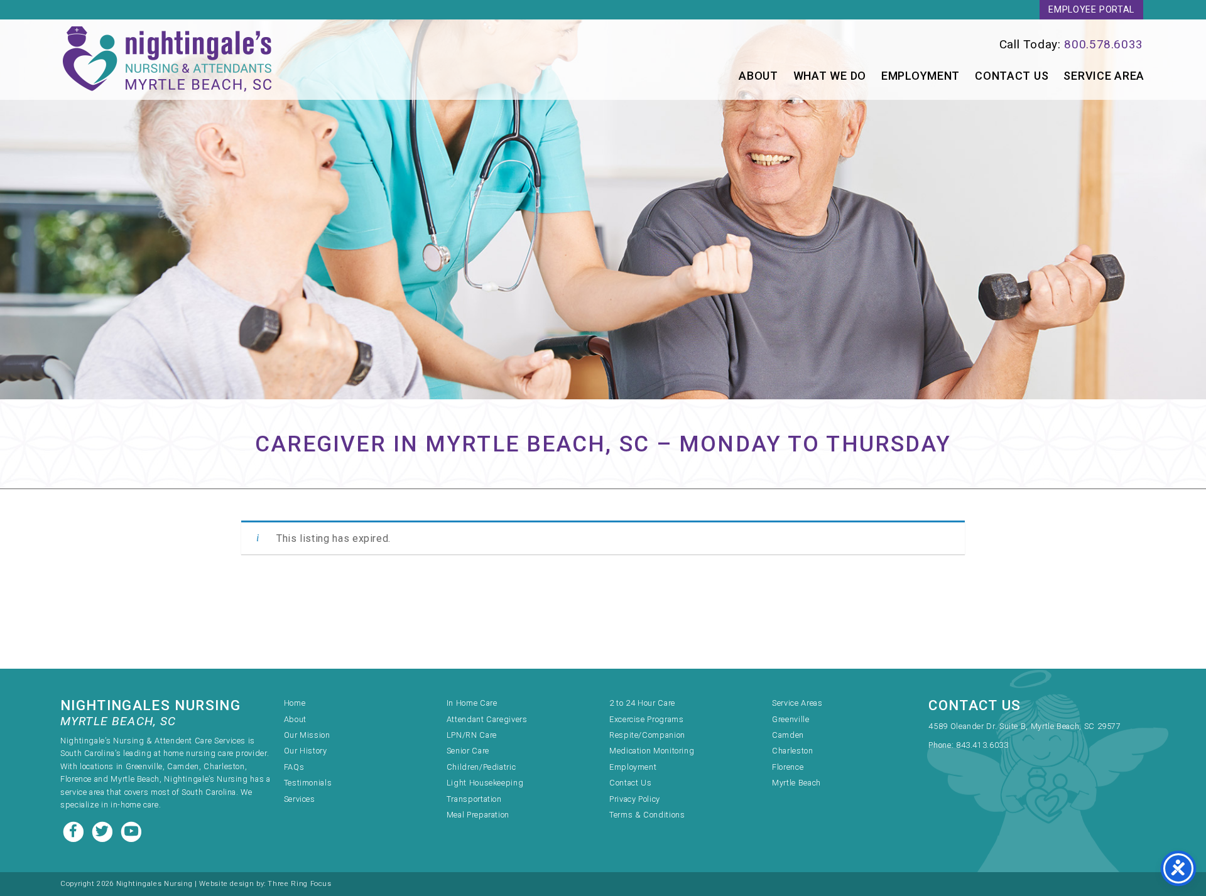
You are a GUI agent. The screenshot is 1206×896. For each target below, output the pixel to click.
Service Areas (797, 703)
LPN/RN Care (472, 735)
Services (299, 799)
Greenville (790, 719)
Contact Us (1011, 75)
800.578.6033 (1103, 44)
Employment (920, 75)
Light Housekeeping (485, 782)
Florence (787, 767)
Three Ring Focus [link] (299, 884)
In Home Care (472, 703)
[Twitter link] (103, 830)
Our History (305, 750)
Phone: (941, 745)
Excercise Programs (646, 719)
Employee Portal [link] (1091, 9)
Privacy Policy (634, 799)
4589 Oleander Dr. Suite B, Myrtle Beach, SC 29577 (1024, 726)
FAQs (294, 767)
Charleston (792, 750)
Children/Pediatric (481, 767)
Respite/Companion (647, 735)
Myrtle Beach (796, 782)
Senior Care (468, 750)
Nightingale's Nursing (167, 60)
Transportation (474, 799)
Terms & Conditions (647, 814)
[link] (902, 44)
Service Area (1103, 75)
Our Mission (307, 735)
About (758, 75)
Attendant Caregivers (487, 719)
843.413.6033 (982, 745)
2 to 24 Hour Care (642, 703)
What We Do (829, 75)
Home (295, 703)
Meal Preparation (478, 814)
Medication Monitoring (651, 750)
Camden (788, 735)
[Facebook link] (74, 830)
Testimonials (308, 782)
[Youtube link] (131, 830)
